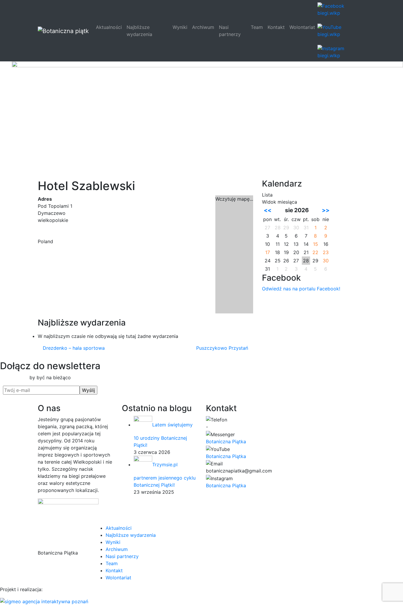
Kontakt (276, 27)
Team (257, 27)
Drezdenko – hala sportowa (73, 348)
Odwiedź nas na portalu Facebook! (301, 289)
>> (326, 210)
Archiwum (203, 27)
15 (315, 244)
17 (267, 252)
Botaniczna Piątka (226, 441)
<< (267, 210)
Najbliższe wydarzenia (139, 30)
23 (326, 252)
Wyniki (180, 27)
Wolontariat (302, 27)
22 (315, 252)
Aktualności (109, 27)
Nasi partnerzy (230, 30)
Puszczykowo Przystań (223, 348)
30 (326, 261)
